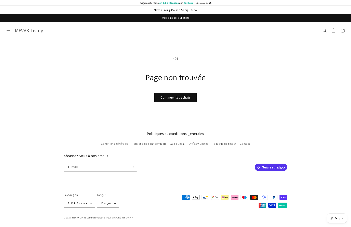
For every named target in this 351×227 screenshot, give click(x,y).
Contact (245, 144)
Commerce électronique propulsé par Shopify (110, 217)
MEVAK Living (79, 217)
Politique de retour (224, 144)
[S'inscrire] (132, 167)
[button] (8, 30)
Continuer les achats (175, 97)
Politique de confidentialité (149, 144)
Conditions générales (114, 144)
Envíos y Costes (198, 144)
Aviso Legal (177, 144)
